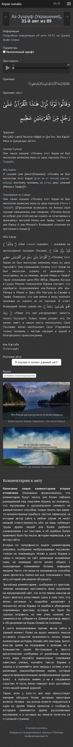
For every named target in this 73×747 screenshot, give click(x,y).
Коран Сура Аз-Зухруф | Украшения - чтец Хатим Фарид (36, 421)
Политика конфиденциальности (44, 734)
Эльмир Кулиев (12, 149)
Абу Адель (9, 170)
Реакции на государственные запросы (30, 732)
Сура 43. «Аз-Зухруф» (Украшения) (36, 467)
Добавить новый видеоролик (19, 375)
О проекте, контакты (36, 728)
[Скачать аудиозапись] (68, 64)
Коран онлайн (11, 3)
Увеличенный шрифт (19, 52)
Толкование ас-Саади (16, 194)
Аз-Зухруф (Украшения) (35, 16)
